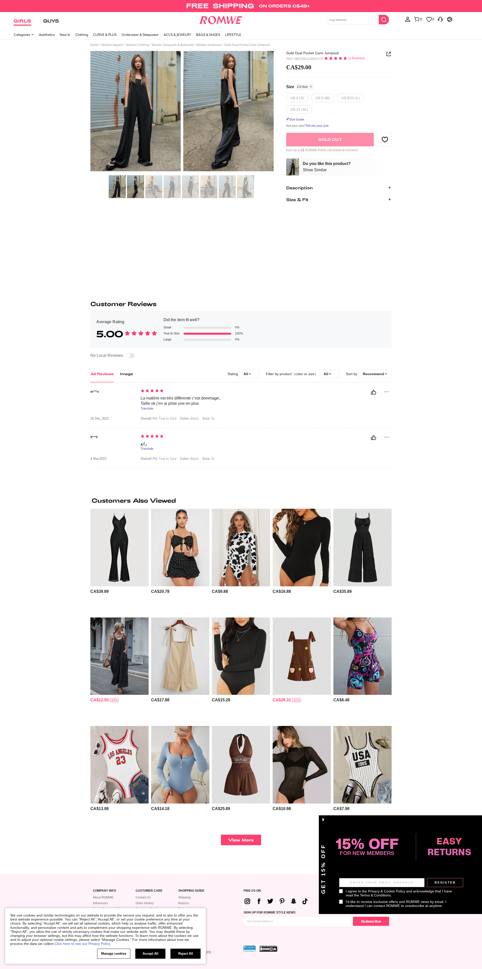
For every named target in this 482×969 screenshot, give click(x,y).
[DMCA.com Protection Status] (268, 949)
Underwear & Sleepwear (140, 35)
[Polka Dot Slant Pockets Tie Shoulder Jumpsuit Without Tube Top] (119, 656)
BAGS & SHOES (208, 35)
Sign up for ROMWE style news (269, 912)
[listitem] (119, 561)
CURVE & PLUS (104, 35)
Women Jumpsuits (208, 45)
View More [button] (241, 839)
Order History (145, 903)
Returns (183, 903)
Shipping (184, 897)
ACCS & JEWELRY (177, 35)
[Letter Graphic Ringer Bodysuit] (119, 765)
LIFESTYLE (233, 35)
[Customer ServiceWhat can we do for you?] (440, 19)
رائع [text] (144, 443)
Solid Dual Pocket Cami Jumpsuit (312, 53)
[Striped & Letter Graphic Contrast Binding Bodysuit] (362, 765)
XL (208, 418)
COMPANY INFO (104, 890)
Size (297, 86)
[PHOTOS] (182, 112)
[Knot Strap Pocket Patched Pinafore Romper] (180, 656)
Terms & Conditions (375, 895)
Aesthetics (47, 35)
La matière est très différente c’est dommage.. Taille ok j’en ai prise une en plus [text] (181, 401)
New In (65, 35)
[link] (241, 6)
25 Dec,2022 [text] (99, 418)
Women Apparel (112, 45)
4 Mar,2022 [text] (98, 459)
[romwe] (221, 19)
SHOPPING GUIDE (191, 890)
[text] (183, 391)
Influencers (100, 903)
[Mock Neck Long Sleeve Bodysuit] (241, 656)
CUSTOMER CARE (149, 890)
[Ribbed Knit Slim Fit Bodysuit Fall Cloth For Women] (180, 765)
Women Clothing (137, 45)
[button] (385, 139)
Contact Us (143, 897)
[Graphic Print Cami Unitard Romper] (362, 656)
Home (94, 45)
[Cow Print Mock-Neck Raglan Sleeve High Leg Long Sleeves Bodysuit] (241, 547)
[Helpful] (374, 392)
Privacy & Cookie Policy (386, 891)
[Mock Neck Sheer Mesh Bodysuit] (302, 765)
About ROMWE (103, 897)
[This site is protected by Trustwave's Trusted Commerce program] (250, 949)
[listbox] (407, 19)
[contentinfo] (99, 591)
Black (189, 418)
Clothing (81, 35)
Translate (147, 408)
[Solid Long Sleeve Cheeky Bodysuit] (302, 547)
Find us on (252, 890)
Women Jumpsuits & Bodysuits (173, 45)
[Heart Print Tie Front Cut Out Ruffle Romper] (180, 547)
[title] (241, 500)
